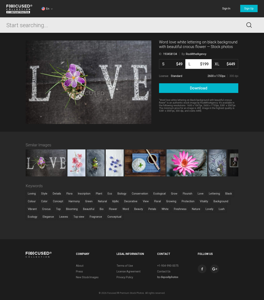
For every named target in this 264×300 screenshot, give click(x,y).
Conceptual (114, 216)
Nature (196, 209)
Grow (174, 193)
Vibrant (32, 209)
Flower (113, 209)
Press (79, 271)
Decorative (130, 201)
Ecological (159, 193)
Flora (69, 193)
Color (44, 201)
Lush (222, 209)
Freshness (180, 209)
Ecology (32, 216)
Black (228, 193)
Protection (188, 201)
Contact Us (163, 271)
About (79, 265)
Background (221, 201)
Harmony (74, 201)
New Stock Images (87, 277)
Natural (102, 201)
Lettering (214, 193)
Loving (32, 193)
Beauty (138, 209)
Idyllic (115, 201)
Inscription (84, 193)
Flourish (187, 193)
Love (201, 193)
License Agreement (129, 271)
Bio (102, 209)
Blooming (72, 209)
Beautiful (88, 209)
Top (58, 209)
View (146, 201)
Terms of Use (125, 265)
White (165, 209)
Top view (78, 216)
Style (44, 193)
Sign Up (249, 8)
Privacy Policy (125, 277)
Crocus (46, 209)
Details (57, 193)
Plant (99, 193)
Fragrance (96, 216)
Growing (171, 201)
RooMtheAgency (196, 54)
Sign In (226, 8)
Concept (58, 201)
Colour (32, 201)
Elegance (48, 216)
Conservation (140, 193)
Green (89, 201)
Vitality (204, 201)
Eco (110, 193)
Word (126, 209)
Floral (157, 201)
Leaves (63, 216)
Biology (122, 193)
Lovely (209, 209)
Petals (152, 209)
